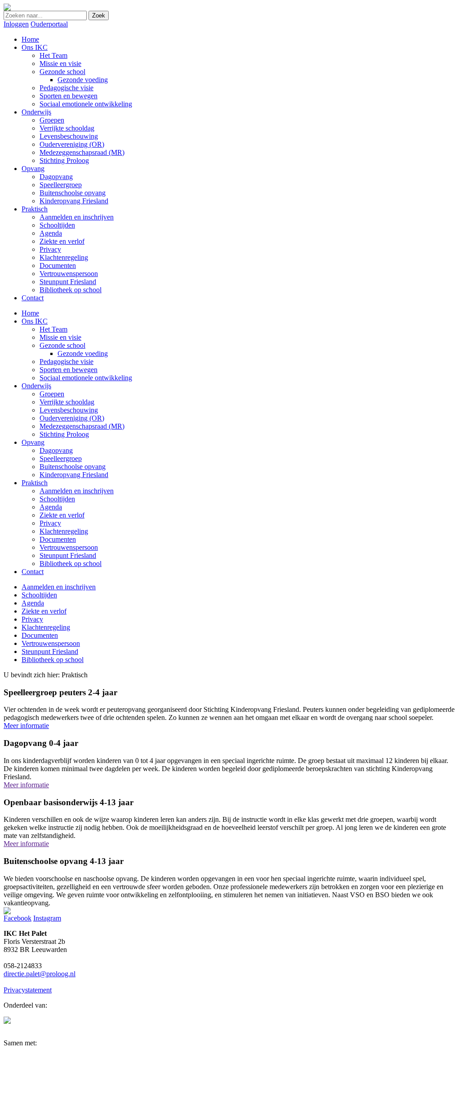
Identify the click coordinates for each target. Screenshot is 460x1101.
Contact (33, 571)
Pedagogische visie (66, 361)
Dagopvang (56, 450)
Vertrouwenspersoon (69, 547)
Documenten (58, 539)
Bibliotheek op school (71, 563)
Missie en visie (60, 337)
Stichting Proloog (64, 434)
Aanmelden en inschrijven (77, 491)
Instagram (47, 918)
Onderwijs (36, 386)
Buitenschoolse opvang (73, 466)
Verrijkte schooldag (67, 402)
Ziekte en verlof (62, 515)
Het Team (53, 329)
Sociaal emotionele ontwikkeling (86, 378)
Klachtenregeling (64, 531)
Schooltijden (57, 499)
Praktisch (35, 483)
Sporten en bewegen (68, 369)
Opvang (33, 442)
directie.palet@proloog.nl (39, 974)
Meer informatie (26, 725)
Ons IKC (35, 321)
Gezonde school (62, 345)
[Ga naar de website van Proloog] (7, 1021)
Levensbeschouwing (69, 410)
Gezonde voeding (83, 353)
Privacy (50, 523)
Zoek (98, 15)
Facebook (17, 918)
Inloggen (16, 24)
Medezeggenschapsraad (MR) (82, 426)
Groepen (52, 394)
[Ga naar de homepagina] (7, 8)
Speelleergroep (61, 458)
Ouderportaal (49, 24)
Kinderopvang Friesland (74, 474)
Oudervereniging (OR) (72, 418)
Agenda (51, 507)
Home (30, 313)
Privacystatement (28, 990)
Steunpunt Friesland (68, 555)
